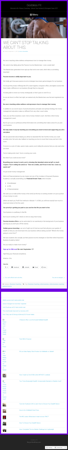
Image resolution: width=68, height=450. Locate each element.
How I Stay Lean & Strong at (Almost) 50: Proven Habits (18, 314)
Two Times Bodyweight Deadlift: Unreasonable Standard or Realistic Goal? (40, 381)
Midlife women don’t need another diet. (13, 300)
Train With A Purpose (25, 339)
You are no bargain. (57, 277)
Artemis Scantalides (23, 51)
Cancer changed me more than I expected (14, 304)
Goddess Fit (34, 5)
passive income (7, 286)
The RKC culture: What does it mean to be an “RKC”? (34, 416)
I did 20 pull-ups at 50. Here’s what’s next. (14, 307)
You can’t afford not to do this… (14, 277)
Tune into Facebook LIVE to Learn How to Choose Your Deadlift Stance (39, 404)
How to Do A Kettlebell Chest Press (29, 410)
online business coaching (56, 284)
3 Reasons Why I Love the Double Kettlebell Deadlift (33, 320)
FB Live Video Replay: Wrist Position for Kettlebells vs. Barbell (36, 351)
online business (44, 284)
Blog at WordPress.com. (34, 442)
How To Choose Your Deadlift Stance (29, 423)
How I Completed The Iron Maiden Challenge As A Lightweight (36, 429)
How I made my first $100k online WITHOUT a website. (34, 375)
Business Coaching (15, 284)
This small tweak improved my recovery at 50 (15, 311)
